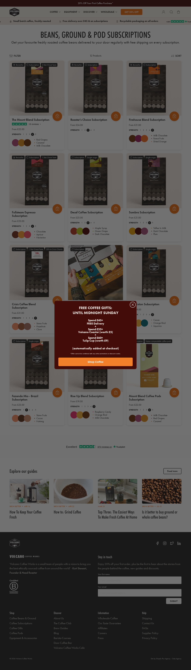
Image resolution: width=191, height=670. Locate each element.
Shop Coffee (95, 361)
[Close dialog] (132, 304)
